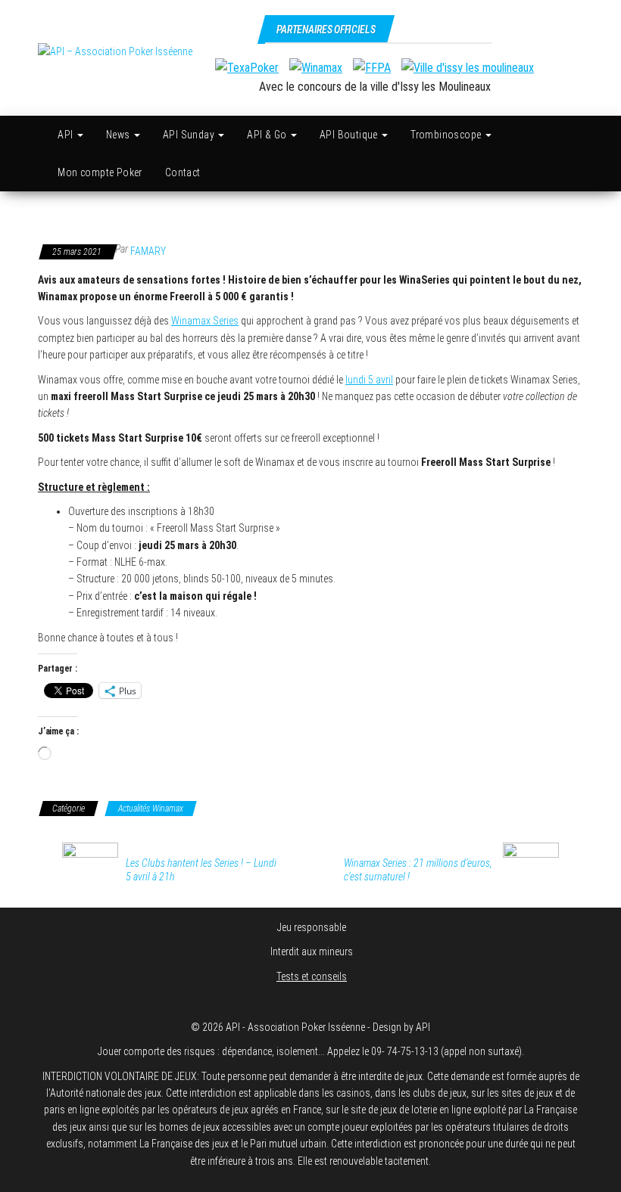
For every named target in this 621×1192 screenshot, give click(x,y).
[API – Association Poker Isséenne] (38, 135)
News (119, 135)
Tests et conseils (311, 976)
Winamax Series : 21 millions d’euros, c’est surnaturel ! (418, 870)
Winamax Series (205, 321)
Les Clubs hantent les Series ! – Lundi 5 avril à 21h (201, 870)
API (67, 135)
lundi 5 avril (369, 380)
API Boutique (350, 135)
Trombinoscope (447, 135)
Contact (183, 172)
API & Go (268, 135)
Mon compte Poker (100, 172)
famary (148, 251)
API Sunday (190, 135)
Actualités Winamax (150, 808)
